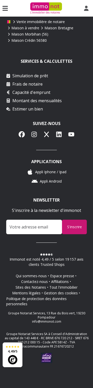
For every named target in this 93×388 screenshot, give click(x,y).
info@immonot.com (46, 321)
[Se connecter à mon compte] (87, 8)
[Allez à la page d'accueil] (8, 21)
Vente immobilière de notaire (41, 21)
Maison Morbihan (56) (29, 34)
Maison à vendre (25, 27)
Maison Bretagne (58, 27)
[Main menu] (5, 8)
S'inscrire (74, 226)
